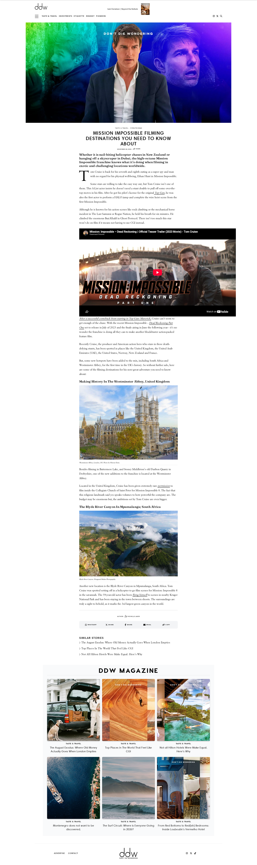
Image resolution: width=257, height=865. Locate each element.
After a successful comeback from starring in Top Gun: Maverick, (115, 318)
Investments (65, 16)
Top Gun (159, 193)
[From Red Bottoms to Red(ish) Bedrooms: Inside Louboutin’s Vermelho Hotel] (183, 788)
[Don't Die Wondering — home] (60, 6)
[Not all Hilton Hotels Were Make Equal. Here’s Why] (183, 710)
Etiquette (79, 16)
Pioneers (101, 16)
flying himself (140, 595)
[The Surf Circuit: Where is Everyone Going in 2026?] (128, 788)
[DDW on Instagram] (214, 16)
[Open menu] (37, 16)
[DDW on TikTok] (195, 853)
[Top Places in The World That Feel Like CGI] (128, 710)
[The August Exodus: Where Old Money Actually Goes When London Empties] (73, 710)
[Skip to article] (128, 72)
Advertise (59, 853)
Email (148, 625)
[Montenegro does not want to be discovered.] (73, 788)
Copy (167, 625)
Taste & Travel (49, 16)
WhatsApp (92, 625)
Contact (73, 853)
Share (138, 149)
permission (164, 486)
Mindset (90, 16)
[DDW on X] (217, 16)
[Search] (221, 16)
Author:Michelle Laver (128, 616)
